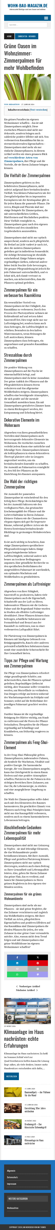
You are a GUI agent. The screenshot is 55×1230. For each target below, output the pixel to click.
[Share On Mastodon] (38, 974)
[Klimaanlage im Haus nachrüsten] (13, 1143)
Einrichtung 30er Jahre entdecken (35, 1109)
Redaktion (14, 104)
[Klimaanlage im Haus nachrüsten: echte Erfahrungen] (27, 1022)
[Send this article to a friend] (17, 969)
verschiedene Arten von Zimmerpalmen (21, 159)
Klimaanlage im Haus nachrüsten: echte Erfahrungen (24, 1038)
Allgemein (11, 1170)
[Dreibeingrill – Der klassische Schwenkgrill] (13, 1127)
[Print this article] (38, 969)
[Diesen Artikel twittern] (38, 957)
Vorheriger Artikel (29, 986)
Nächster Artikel (25, 990)
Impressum (11, 1183)
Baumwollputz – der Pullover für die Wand (37, 1093)
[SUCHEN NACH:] (27, 24)
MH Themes (42, 1227)
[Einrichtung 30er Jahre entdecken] (13, 1111)
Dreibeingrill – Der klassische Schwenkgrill (35, 1126)
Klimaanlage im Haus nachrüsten (34, 1142)
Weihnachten (12, 1207)
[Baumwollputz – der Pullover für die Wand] (13, 1095)
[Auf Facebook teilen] (17, 957)
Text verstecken (38, 109)
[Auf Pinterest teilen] (38, 963)
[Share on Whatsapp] (17, 974)
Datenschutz (12, 1177)
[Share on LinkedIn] (17, 963)
